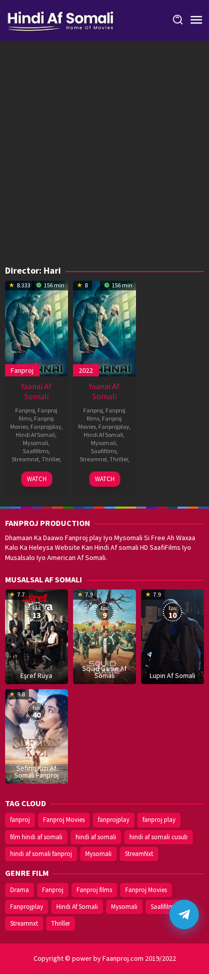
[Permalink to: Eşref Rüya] (36, 635)
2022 (86, 370)
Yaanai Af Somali (36, 391)
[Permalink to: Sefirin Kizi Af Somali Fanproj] (36, 735)
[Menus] (196, 20)
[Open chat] (184, 914)
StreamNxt (139, 853)
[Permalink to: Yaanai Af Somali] (36, 327)
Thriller (51, 459)
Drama (19, 890)
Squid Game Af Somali (104, 672)
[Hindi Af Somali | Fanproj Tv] (60, 19)
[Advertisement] (104, 155)
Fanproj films (94, 890)
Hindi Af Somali (35, 434)
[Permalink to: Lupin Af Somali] (172, 635)
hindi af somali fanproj (41, 853)
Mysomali (35, 443)
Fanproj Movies (64, 819)
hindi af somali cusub (158, 837)
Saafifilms (36, 451)
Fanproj (22, 370)
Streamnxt (25, 459)
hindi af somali (96, 837)
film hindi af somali (36, 837)
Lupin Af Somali (172, 675)
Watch (37, 479)
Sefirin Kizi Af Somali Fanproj (36, 771)
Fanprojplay (45, 426)
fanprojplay (113, 819)
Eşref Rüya (36, 675)
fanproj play (159, 819)
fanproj (20, 819)
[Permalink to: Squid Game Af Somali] (104, 635)
